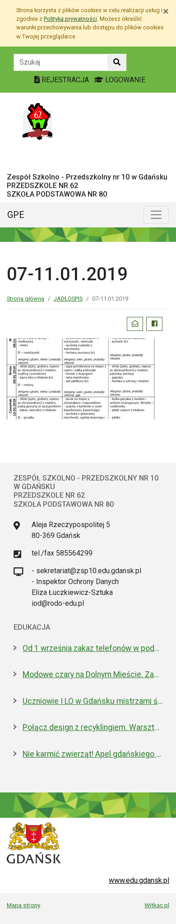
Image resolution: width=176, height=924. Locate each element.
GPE (15, 214)
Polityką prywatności (70, 18)
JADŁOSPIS (68, 298)
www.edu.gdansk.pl (139, 880)
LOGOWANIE (124, 79)
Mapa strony (23, 905)
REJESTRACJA (65, 79)
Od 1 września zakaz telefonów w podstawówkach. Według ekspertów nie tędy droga (92, 648)
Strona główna (25, 298)
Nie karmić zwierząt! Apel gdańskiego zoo (92, 754)
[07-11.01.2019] (88, 378)
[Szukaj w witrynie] (116, 62)
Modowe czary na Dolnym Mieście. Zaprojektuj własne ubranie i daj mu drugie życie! (92, 674)
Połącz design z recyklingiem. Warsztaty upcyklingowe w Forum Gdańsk (92, 727)
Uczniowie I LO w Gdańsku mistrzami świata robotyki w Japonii (92, 701)
